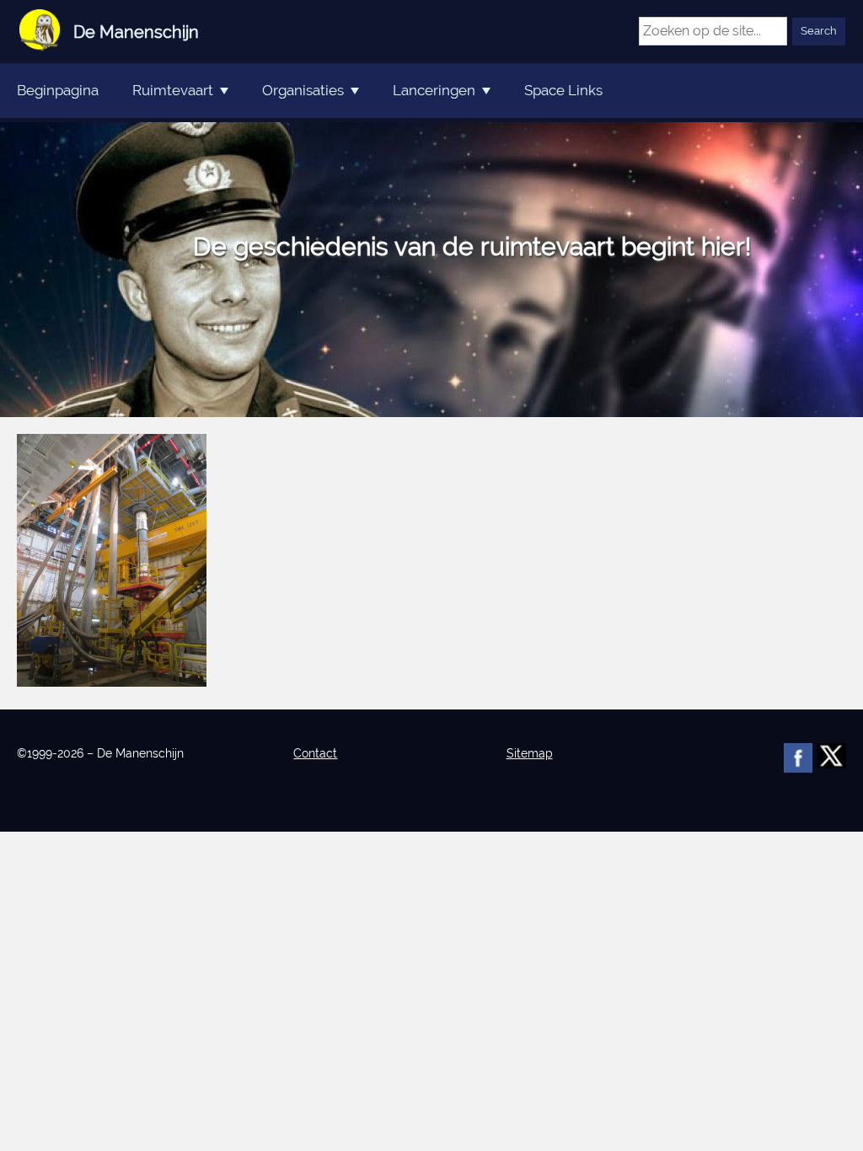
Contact (315, 753)
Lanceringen (434, 90)
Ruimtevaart (172, 90)
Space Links (563, 90)
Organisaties (303, 90)
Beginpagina (58, 90)
